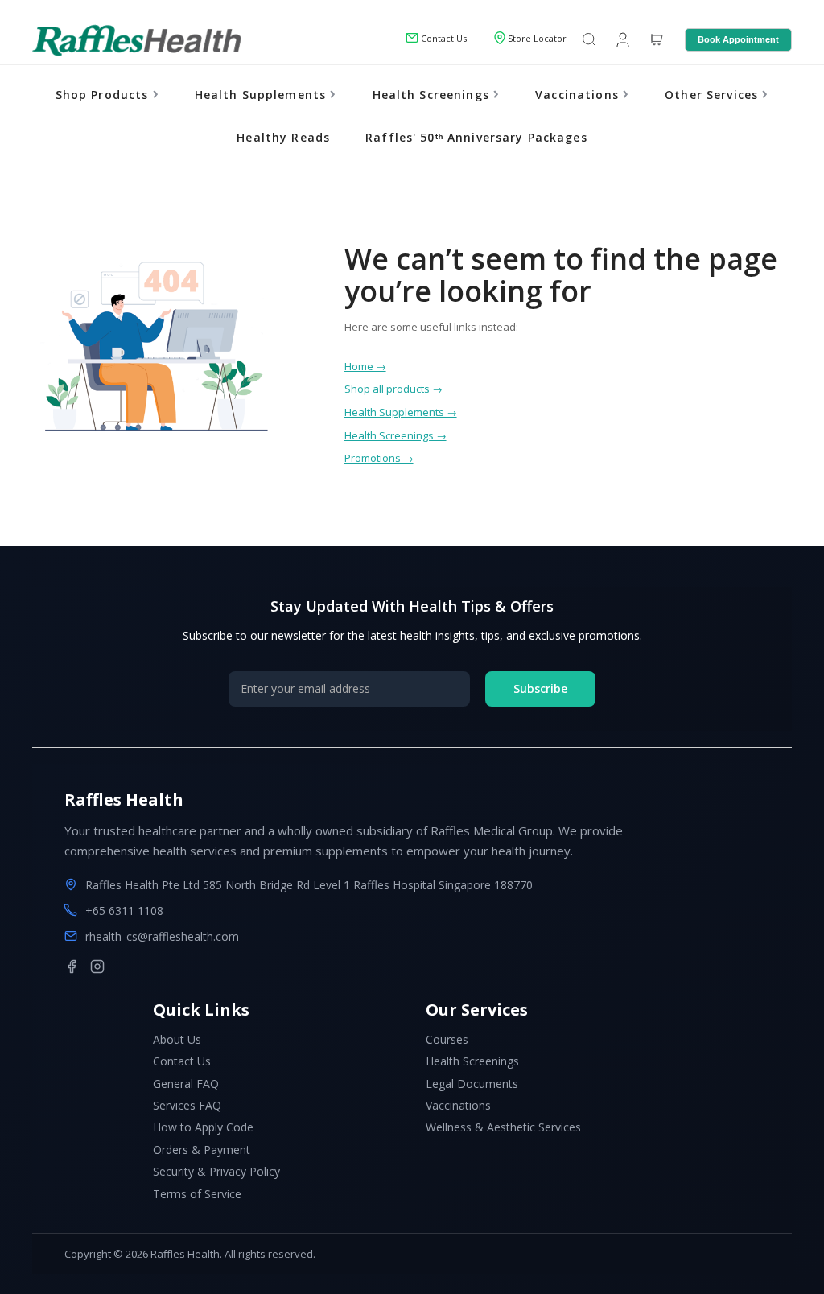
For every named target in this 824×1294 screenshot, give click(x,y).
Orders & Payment (201, 1149)
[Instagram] (97, 966)
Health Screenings (433, 94)
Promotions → (379, 458)
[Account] (621, 38)
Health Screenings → (395, 435)
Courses (447, 1039)
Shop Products (104, 94)
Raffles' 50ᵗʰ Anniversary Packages (476, 137)
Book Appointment (738, 39)
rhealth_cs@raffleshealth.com (162, 936)
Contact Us (182, 1061)
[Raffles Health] (136, 40)
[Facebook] (71, 966)
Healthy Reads (283, 137)
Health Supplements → (400, 412)
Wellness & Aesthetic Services (503, 1127)
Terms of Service (197, 1193)
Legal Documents (472, 1083)
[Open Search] (589, 41)
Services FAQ (187, 1105)
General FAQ (186, 1083)
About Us (177, 1039)
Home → (365, 366)
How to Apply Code (203, 1127)
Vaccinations (579, 94)
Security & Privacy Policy (216, 1171)
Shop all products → (393, 388)
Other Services (713, 94)
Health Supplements (263, 94)
